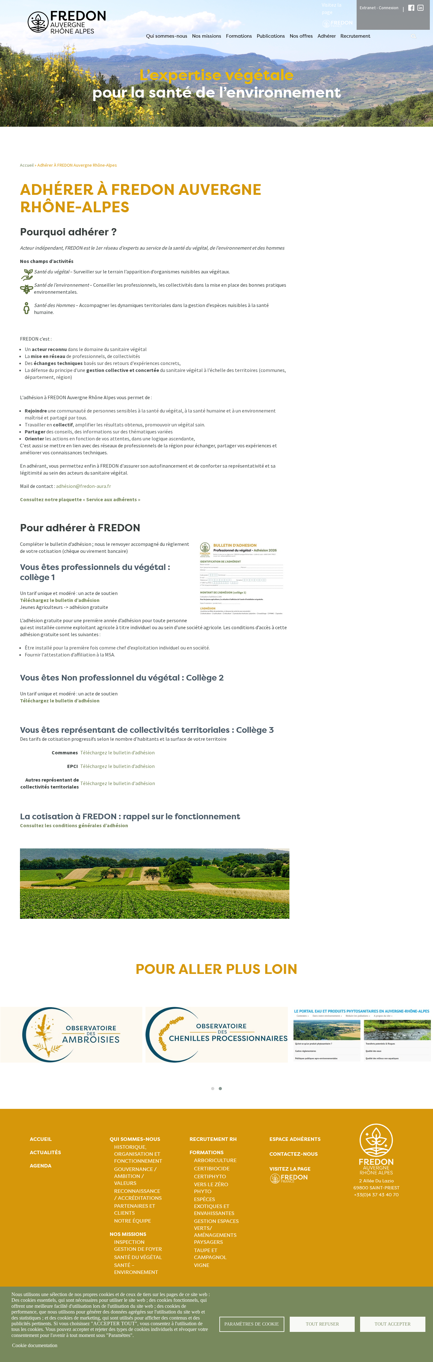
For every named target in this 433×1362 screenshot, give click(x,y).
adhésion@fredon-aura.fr (83, 486)
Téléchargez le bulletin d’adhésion (117, 752)
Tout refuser (322, 1324)
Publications (271, 36)
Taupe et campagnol (210, 1254)
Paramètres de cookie (251, 1324)
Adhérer (327, 36)
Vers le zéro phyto (211, 1188)
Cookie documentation (34, 1345)
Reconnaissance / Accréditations (138, 1194)
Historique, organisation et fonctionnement (138, 1154)
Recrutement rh (213, 1139)
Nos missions (206, 36)
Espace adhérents (294, 1139)
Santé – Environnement (136, 1269)
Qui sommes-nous (166, 36)
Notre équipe (132, 1221)
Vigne (201, 1265)
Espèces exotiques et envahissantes (214, 1206)
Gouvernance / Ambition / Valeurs (135, 1176)
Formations (239, 36)
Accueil (27, 165)
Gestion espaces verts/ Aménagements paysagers (216, 1231)
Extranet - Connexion (379, 7)
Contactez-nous (293, 1154)
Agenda (40, 1165)
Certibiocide (211, 1168)
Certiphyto (210, 1176)
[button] (213, 1088)
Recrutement (355, 36)
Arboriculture (215, 1160)
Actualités (45, 1152)
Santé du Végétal (138, 1257)
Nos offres (301, 36)
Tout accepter (392, 1324)
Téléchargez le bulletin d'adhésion (117, 783)
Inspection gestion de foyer (138, 1245)
